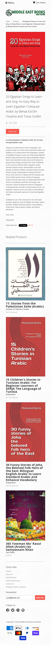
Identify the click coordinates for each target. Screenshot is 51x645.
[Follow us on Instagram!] (23, 611)
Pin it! (31, 225)
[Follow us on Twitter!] (13, 611)
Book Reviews (11, 578)
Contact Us (10, 584)
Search (8, 571)
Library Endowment (13, 581)
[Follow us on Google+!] (18, 611)
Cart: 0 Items (41, 3)
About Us (9, 574)
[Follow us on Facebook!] (8, 611)
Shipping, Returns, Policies (16, 587)
